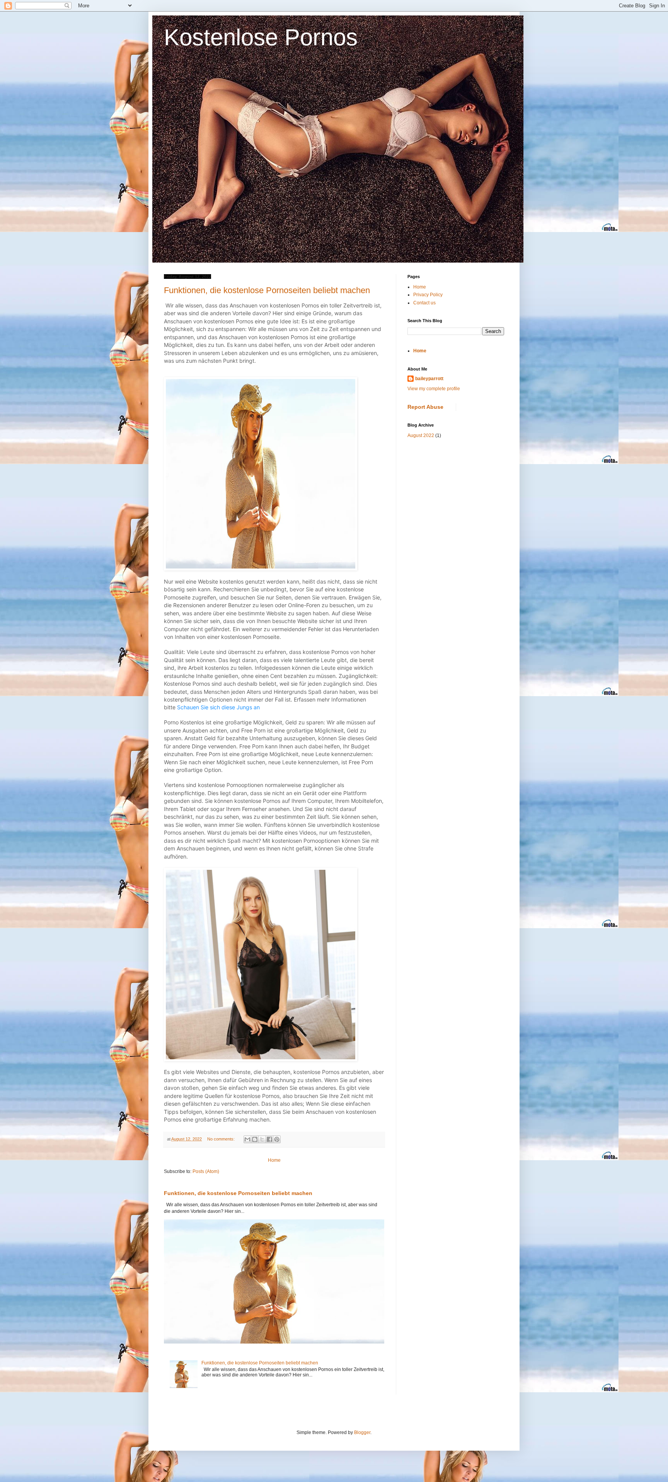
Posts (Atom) (206, 1171)
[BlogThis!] (255, 1139)
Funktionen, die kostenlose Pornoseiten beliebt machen (267, 290)
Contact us (424, 303)
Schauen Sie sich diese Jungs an (218, 707)
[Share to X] (262, 1139)
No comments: (221, 1139)
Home (274, 1160)
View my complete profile (433, 388)
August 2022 (420, 435)
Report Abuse (425, 407)
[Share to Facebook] (269, 1139)
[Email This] (247, 1139)
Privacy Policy (428, 294)
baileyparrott (429, 378)
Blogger (362, 1432)
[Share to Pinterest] (277, 1139)
